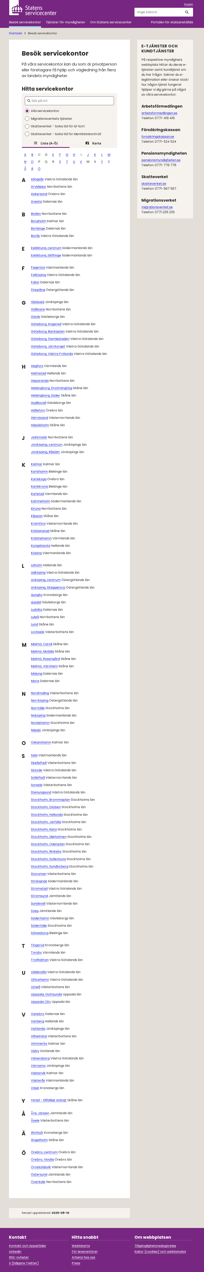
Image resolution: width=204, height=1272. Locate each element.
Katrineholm (40, 501)
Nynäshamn (40, 722)
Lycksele (37, 632)
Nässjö (36, 730)
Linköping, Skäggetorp (48, 587)
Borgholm (38, 221)
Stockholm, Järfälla (46, 822)
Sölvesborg (39, 933)
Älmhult (37, 1132)
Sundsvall (38, 903)
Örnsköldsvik (41, 1167)
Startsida (15, 33)
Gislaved (37, 302)
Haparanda (40, 380)
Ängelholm (39, 1140)
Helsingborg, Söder (45, 395)
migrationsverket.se (157, 207)
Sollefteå (38, 777)
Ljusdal (36, 602)
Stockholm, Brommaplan (50, 799)
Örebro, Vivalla (42, 1159)
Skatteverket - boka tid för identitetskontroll (66, 134)
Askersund (39, 194)
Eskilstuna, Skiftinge (46, 255)
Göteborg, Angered (46, 324)
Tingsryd (37, 945)
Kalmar (36, 464)
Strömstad (39, 888)
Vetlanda (38, 1028)
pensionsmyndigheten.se (160, 160)
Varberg (37, 1021)
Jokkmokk (39, 437)
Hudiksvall (38, 402)
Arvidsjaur (38, 186)
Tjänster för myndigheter (65, 22)
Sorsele (36, 785)
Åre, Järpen (40, 1113)
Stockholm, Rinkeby (46, 851)
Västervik (38, 1073)
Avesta (36, 201)
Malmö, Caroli (41, 644)
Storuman (38, 874)
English (188, 4)
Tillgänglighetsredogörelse (155, 1246)
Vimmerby (39, 1043)
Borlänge (38, 228)
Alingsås (37, 179)
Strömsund (39, 896)
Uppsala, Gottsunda (46, 994)
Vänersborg (40, 1058)
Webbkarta (81, 1246)
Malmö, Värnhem (44, 666)
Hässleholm (40, 425)
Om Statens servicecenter (111, 22)
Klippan (37, 516)
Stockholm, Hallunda (47, 814)
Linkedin (15, 1251)
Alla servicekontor (45, 111)
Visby (35, 1051)
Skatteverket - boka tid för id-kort (58, 126)
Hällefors (38, 410)
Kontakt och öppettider (27, 1246)
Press (76, 1263)
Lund (34, 624)
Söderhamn (40, 918)
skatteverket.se (153, 183)
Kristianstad (40, 531)
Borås (35, 236)
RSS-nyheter (19, 1257)
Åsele (35, 1120)
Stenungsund (41, 792)
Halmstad (38, 373)
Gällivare (38, 309)
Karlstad (37, 494)
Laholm (36, 565)
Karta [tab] (96, 143)
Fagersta (38, 267)
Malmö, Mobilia (42, 651)
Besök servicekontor (25, 22)
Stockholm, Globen (46, 807)
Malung (36, 673)
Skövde (36, 770)
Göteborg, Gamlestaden (50, 339)
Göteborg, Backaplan (48, 331)
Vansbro (37, 1014)
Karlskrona (39, 486)
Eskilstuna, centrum (46, 248)
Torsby (36, 952)
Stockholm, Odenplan (48, 844)
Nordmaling (40, 693)
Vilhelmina (39, 1036)
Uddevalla (38, 972)
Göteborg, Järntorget (48, 346)
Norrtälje (38, 708)
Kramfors (38, 523)
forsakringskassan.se (157, 136)
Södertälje (39, 925)
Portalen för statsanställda (172, 22)
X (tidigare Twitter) (24, 1263)
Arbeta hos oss (83, 1257)
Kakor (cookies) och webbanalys (160, 1251)
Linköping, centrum (46, 580)
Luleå (35, 617)
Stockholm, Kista (44, 829)
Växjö (35, 1088)
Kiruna (36, 508)
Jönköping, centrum (46, 444)
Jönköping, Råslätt (45, 452)
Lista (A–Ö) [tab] (49, 143)
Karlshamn (39, 471)
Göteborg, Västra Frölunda (52, 353)
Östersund (39, 1174)
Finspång (38, 290)
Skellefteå (39, 763)
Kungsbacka (40, 545)
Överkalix (38, 1182)
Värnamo (38, 1065)
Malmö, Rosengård (45, 659)
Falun (35, 282)
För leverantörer (85, 1251)
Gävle (35, 316)
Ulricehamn (40, 979)
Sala (34, 755)
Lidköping (38, 572)
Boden (36, 213)
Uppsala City (41, 1001)
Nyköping (38, 715)
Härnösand (39, 417)
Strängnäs (39, 881)
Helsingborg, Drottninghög (51, 388)
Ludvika (36, 609)
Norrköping (39, 700)
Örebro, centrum (44, 1152)
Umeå (35, 987)
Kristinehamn (41, 538)
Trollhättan (40, 960)
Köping (36, 553)
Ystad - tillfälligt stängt (49, 1100)
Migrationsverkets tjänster (51, 118)
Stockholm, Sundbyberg (49, 866)
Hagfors (37, 366)
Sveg (34, 911)
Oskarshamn (41, 742)
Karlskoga (38, 479)
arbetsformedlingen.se (159, 113)
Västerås (38, 1080)
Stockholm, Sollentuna (48, 859)
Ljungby (37, 595)
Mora (35, 681)
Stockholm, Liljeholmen (49, 836)
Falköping (38, 275)
